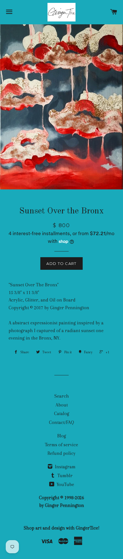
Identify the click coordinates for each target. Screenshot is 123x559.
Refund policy (61, 453)
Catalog (61, 413)
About (61, 405)
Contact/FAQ (61, 422)
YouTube (64, 484)
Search (61, 396)
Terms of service (61, 444)
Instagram (65, 466)
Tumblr (64, 475)
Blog (61, 436)
